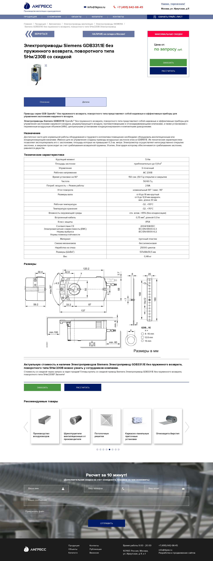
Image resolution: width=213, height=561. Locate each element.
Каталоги (97, 16)
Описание (44, 102)
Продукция (30, 16)
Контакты (118, 16)
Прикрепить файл (34, 511)
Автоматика (55, 24)
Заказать (168, 62)
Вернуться (41, 33)
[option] (45, 426)
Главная (28, 24)
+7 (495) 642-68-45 (130, 7)
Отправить (106, 523)
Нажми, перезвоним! (173, 4)
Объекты (76, 16)
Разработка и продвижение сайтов (177, 552)
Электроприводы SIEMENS (109, 24)
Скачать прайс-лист (170, 16)
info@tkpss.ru (96, 7)
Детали (85, 102)
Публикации (96, 549)
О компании (54, 16)
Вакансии (94, 552)
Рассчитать (168, 71)
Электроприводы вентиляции (78, 24)
